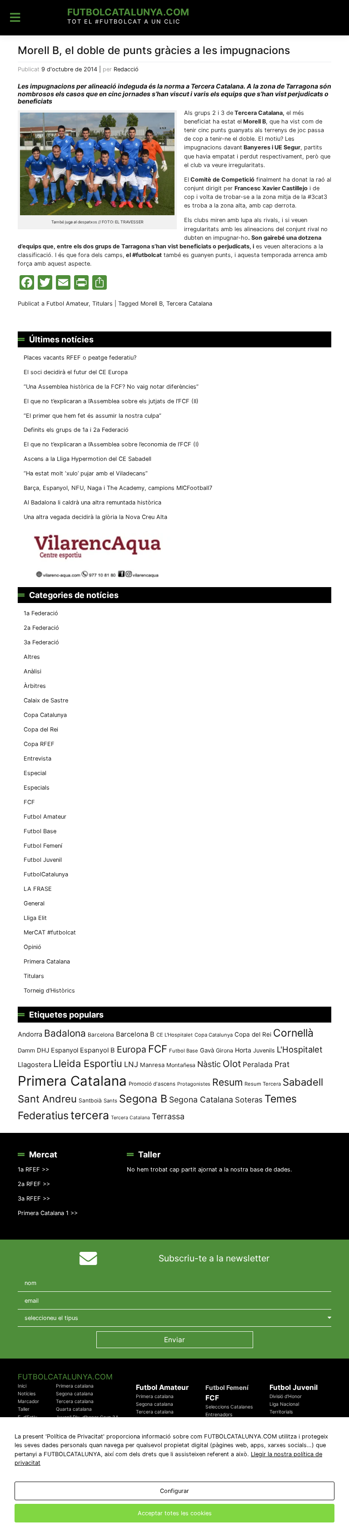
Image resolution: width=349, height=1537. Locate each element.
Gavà (207, 1050)
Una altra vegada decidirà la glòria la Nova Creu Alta (95, 517)
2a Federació (41, 627)
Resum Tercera (262, 1084)
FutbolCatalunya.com (128, 12)
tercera (89, 1115)
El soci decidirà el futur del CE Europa (76, 372)
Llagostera (34, 1064)
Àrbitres (35, 685)
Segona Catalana (201, 1099)
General (34, 903)
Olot (232, 1063)
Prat (281, 1064)
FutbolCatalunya (46, 874)
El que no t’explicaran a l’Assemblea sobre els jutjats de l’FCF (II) (111, 401)
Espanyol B (97, 1050)
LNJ (131, 1064)
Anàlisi (32, 671)
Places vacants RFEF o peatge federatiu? (80, 357)
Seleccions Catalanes (229, 1407)
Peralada (258, 1064)
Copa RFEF (39, 744)
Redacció (126, 69)
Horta (243, 1050)
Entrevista (37, 758)
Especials (37, 787)
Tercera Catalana (189, 303)
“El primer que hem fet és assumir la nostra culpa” (92, 415)
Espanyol (64, 1050)
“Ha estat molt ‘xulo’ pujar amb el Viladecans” (86, 473)
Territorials (281, 1412)
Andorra (30, 1034)
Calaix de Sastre (46, 700)
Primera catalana (75, 1386)
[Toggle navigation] (15, 17)
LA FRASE (38, 888)
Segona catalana (74, 1394)
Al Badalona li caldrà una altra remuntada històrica (92, 502)
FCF (29, 802)
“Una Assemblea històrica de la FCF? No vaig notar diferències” (111, 386)
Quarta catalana (74, 1409)
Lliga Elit (35, 917)
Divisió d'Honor (285, 1396)
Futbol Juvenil (43, 859)
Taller (24, 1409)
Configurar (174, 1491)
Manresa (152, 1064)
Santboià (90, 1100)
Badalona (65, 1033)
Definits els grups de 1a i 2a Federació (76, 429)
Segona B (143, 1098)
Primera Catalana (47, 961)
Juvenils (264, 1050)
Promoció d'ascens (152, 1084)
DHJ (43, 1050)
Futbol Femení (43, 845)
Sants (110, 1100)
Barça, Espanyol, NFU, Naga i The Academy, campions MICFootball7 (118, 487)
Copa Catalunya (45, 715)
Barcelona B (135, 1034)
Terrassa (168, 1116)
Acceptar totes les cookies (175, 1513)
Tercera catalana (75, 1401)
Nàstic (209, 1064)
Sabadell (303, 1082)
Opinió (32, 947)
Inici (22, 1386)
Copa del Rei (41, 729)
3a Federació (41, 642)
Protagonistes (193, 1084)
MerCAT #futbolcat (50, 932)
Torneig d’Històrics (49, 990)
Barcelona (101, 1034)
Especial (35, 773)
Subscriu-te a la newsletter (214, 1258)
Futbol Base (40, 831)
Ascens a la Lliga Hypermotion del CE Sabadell (87, 458)
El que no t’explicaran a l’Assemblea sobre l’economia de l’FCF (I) (111, 444)
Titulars (102, 303)
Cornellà (293, 1033)
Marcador (28, 1401)
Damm (26, 1050)
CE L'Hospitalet (174, 1035)
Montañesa (180, 1065)
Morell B (151, 303)
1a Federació (41, 613)
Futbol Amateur (67, 303)
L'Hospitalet (300, 1049)
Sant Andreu (47, 1099)
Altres (32, 656)
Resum (227, 1082)
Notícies (26, 1394)
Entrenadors (218, 1415)
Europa (131, 1049)
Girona (224, 1050)
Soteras (249, 1099)
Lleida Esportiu (87, 1063)
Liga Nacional (284, 1404)
